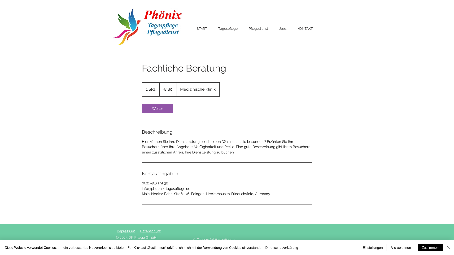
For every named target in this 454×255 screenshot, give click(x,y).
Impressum (126, 231)
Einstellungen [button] (373, 247)
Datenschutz (150, 231)
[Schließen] (448, 247)
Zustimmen (430, 247)
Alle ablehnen (401, 247)
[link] (157, 108)
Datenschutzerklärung (281, 247)
